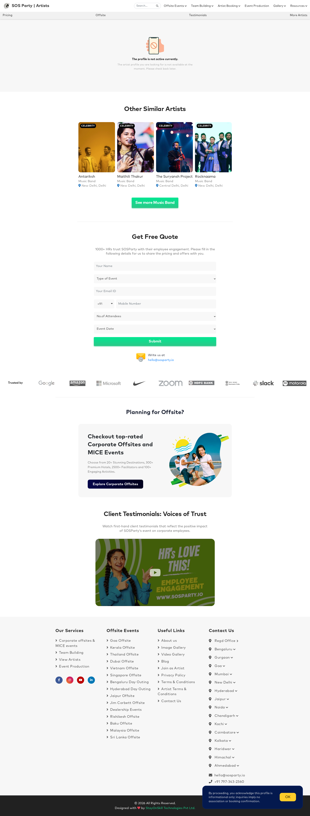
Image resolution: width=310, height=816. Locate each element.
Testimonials (198, 15)
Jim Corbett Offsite (127, 703)
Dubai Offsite (121, 661)
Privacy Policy (172, 675)
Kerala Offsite (122, 647)
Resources (297, 5)
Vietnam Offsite (123, 668)
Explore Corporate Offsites (115, 484)
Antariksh (86, 176)
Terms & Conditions (177, 682)
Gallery (278, 5)
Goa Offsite (120, 640)
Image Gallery (173, 647)
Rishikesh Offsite (124, 716)
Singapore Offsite (125, 675)
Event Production (257, 5)
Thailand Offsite (124, 654)
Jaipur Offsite (122, 696)
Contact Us (170, 701)
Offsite (101, 15)
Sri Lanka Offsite (124, 737)
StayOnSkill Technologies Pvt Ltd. (170, 808)
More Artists (298, 15)
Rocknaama (205, 176)
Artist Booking (228, 5)
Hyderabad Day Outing (130, 689)
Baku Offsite (120, 723)
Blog (164, 661)
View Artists (69, 659)
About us (168, 640)
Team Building (201, 5)
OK (287, 797)
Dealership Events (125, 709)
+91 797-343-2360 (228, 782)
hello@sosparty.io (161, 360)
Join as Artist (172, 668)
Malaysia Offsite (124, 730)
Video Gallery (172, 654)
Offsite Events (174, 5)
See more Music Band (155, 203)
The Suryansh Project (174, 176)
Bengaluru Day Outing (129, 682)
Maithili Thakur (130, 176)
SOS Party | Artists (30, 6)
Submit (155, 341)
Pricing (7, 15)
